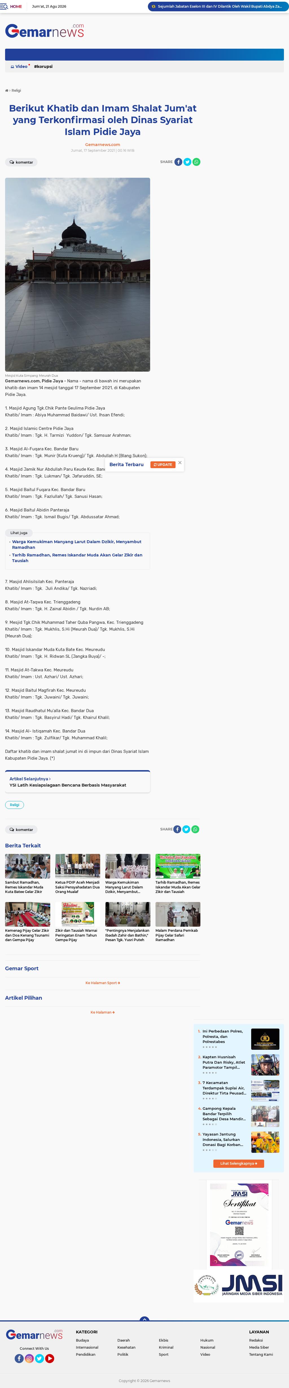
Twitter (42, 1365)
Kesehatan (126, 1347)
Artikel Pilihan (23, 998)
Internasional (87, 1347)
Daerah (123, 1340)
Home (16, 6)
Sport (163, 1354)
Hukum (207, 1340)
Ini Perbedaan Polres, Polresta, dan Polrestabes (223, 1036)
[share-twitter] (187, 162)
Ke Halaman (101, 1012)
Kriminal (166, 1347)
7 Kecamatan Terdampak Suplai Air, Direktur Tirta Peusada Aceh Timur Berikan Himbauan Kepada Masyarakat (224, 1088)
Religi (14, 805)
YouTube (53, 1365)
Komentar (24, 162)
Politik (122, 1354)
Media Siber (259, 1347)
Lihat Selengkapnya (237, 1163)
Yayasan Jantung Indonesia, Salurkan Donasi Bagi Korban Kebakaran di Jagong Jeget (223, 1139)
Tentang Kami (261, 1354)
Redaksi (256, 1340)
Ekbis (163, 1340)
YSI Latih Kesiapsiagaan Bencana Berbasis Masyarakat (68, 785)
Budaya (82, 1340)
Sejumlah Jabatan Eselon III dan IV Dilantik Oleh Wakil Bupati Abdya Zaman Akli (221, 6)
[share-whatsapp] (196, 162)
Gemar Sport (22, 968)
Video (21, 66)
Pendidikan (85, 1354)
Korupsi (44, 66)
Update (164, 464)
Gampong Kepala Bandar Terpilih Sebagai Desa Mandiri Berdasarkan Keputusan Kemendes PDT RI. (224, 1113)
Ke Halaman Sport (102, 983)
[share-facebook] (178, 162)
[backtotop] (144, 1321)
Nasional (207, 1347)
